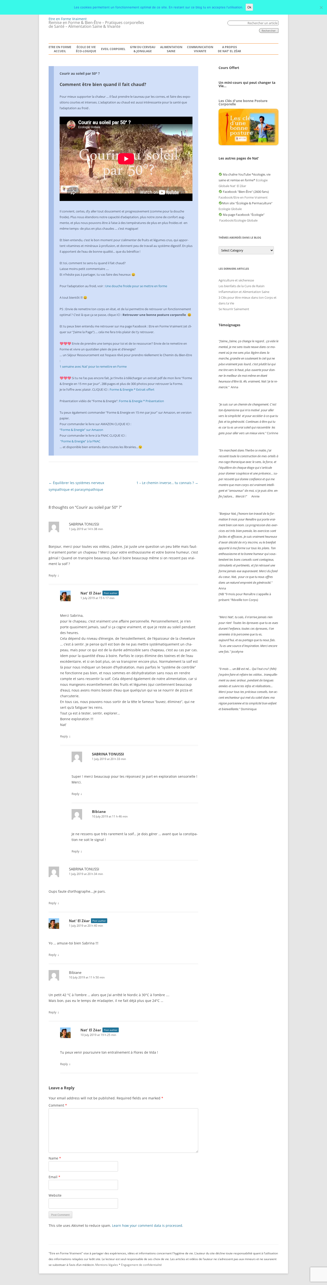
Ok (249, 7)
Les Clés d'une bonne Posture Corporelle (243, 102)
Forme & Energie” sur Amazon (82, 430)
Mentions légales (106, 1265)
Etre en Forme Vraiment (68, 19)
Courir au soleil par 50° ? (80, 73)
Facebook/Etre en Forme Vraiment (243, 197)
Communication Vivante (200, 49)
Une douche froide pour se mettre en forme (136, 286)
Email (54, 1177)
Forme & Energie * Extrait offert (132, 389)
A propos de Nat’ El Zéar (229, 49)
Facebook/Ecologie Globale (238, 220)
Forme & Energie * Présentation (141, 401)
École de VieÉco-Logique (86, 49)
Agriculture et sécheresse (236, 280)
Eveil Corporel (113, 49)
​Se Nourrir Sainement (234, 309)
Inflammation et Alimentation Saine (244, 292)
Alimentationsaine (171, 49)
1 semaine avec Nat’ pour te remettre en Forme (93, 366)
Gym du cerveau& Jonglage (142, 49)
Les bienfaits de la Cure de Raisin (242, 286)
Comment (58, 1105)
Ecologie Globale (230, 209)
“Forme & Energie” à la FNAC (80, 441)
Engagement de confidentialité (141, 1265)
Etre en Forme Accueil (60, 49)
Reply (52, 575)
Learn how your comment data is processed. (147, 1225)
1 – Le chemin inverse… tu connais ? (167, 482)
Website (55, 1195)
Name (55, 1158)
